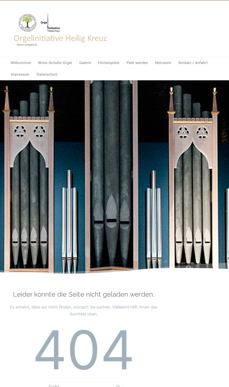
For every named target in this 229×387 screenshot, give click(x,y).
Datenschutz (47, 74)
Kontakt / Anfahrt (193, 62)
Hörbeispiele (108, 62)
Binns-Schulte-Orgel (55, 62)
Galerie (85, 62)
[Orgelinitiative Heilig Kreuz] (61, 49)
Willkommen (21, 62)
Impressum (20, 74)
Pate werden (137, 62)
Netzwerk (163, 62)
